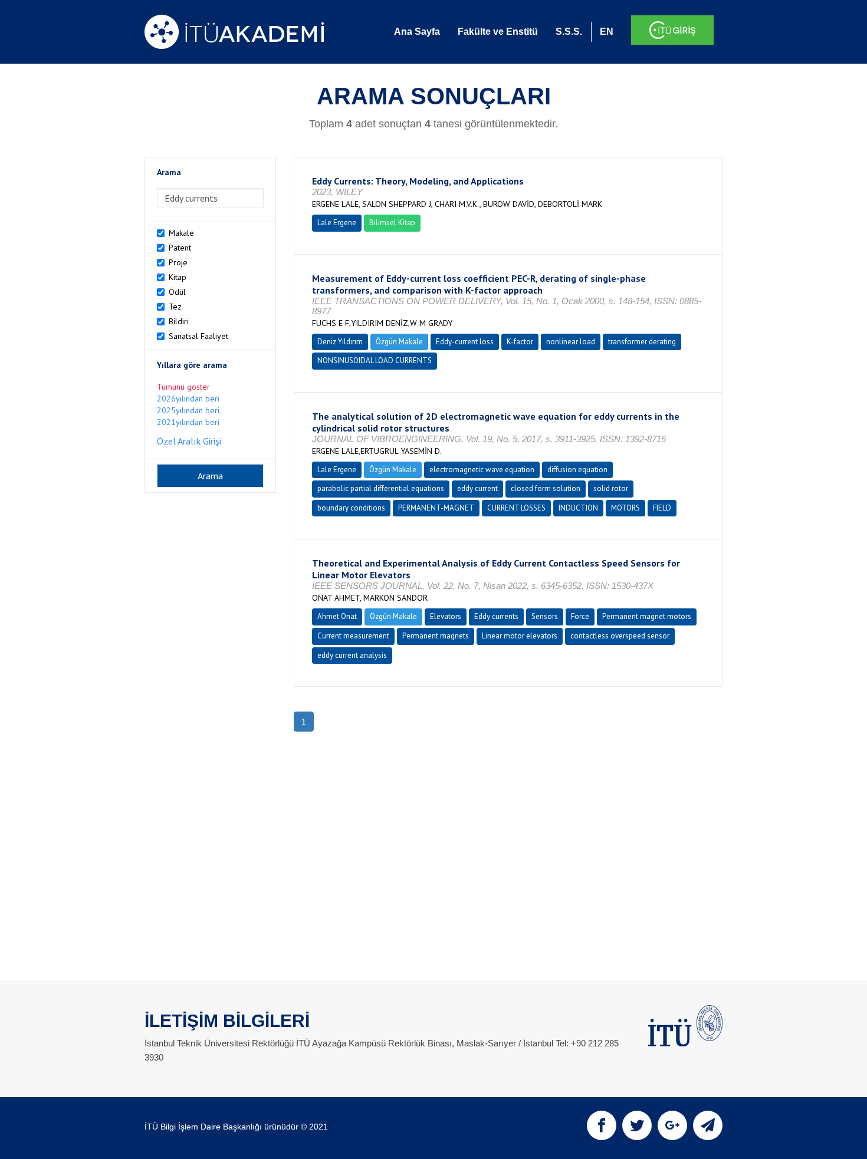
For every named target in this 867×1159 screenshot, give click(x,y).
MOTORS (625, 508)
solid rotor (610, 488)
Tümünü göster (183, 386)
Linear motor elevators (519, 636)
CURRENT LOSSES (516, 508)
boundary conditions (351, 508)
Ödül (177, 292)
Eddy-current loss (465, 342)
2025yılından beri (188, 410)
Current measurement (353, 636)
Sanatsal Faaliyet (198, 336)
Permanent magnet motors (646, 616)
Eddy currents (496, 616)
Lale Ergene (336, 223)
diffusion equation (577, 470)
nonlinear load (570, 342)
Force (580, 616)
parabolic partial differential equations (380, 488)
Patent (180, 247)
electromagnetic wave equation (481, 470)
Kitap (177, 277)
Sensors (544, 616)
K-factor (520, 342)
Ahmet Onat (337, 616)
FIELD (662, 508)
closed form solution (545, 488)
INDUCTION (578, 508)
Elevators (445, 616)
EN (606, 32)
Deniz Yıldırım (340, 342)
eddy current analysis (352, 655)
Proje (178, 262)
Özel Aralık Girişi (189, 441)
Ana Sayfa (417, 32)
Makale (181, 233)
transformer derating (642, 342)
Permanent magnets (435, 636)
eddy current (477, 488)
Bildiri (179, 321)
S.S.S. (569, 32)
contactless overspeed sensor (619, 636)
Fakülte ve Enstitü (498, 32)
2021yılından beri (188, 422)
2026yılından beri (188, 398)
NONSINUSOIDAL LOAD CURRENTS (374, 360)
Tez (175, 306)
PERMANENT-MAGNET (436, 508)
